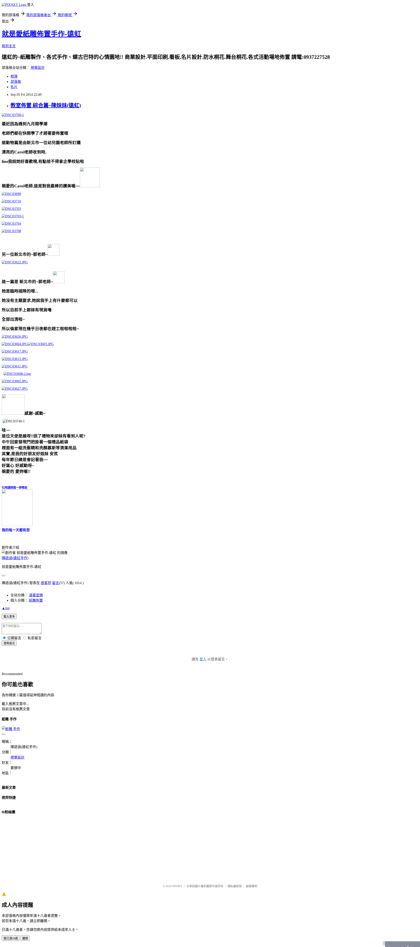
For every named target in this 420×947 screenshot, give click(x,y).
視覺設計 (38, 68)
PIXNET (177, 886)
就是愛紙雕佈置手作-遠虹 (41, 34)
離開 (25, 938)
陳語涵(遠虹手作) (15, 558)
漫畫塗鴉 (36, 595)
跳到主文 (9, 46)
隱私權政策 (235, 886)
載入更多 (9, 616)
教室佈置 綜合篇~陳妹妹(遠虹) (45, 105)
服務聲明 (251, 886)
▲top (6, 608)
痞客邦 (46, 583)
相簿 (14, 76)
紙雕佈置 (36, 600)
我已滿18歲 (11, 938)
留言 (55, 583)
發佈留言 (9, 643)
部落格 (15, 82)
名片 (14, 87)
